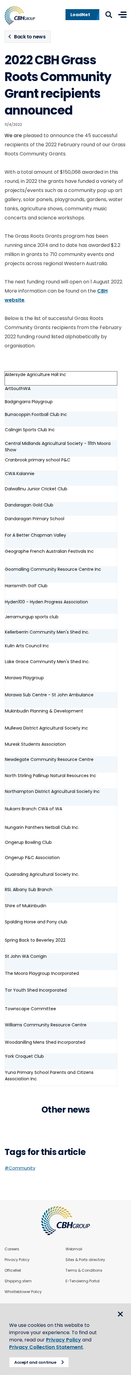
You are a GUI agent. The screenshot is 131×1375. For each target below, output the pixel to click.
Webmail (74, 1249)
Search (109, 14)
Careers (12, 1249)
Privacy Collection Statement (46, 1347)
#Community (20, 1168)
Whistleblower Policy (23, 1291)
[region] (65, 727)
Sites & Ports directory (85, 1259)
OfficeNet (13, 1270)
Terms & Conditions (84, 1270)
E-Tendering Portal (83, 1281)
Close (120, 1314)
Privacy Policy (17, 1259)
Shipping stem (18, 1281)
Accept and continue (35, 1362)
